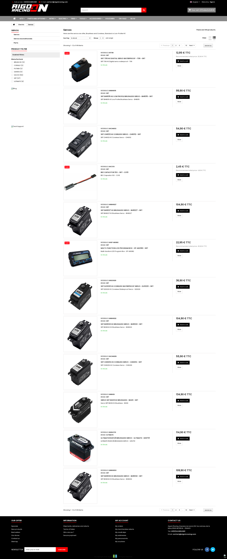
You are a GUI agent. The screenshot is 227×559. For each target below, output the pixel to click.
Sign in (212, 2)
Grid (210, 40)
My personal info (121, 538)
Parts (16, 43)
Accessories (95, 18)
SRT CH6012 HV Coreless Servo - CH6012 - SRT (121, 134)
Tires (73, 18)
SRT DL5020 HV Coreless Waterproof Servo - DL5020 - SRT (127, 286)
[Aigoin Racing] (44, 8)
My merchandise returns (124, 529)
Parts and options (36, 18)
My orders (119, 526)
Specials (14, 526)
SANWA (18, 72)
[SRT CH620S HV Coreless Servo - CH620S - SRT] (80, 372)
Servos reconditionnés (23, 39)
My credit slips (120, 532)
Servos (16, 34)
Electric (62, 18)
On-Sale (122, 18)
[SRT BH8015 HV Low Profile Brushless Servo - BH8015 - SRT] (80, 106)
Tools (82, 18)
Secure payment (69, 535)
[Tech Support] (35, 143)
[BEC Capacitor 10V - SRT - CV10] (80, 182)
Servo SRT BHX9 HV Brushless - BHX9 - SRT (119, 400)
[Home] (14, 18)
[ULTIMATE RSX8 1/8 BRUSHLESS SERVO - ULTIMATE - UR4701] (80, 448)
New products (16, 529)
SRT (17, 78)
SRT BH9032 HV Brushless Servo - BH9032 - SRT (121, 476)
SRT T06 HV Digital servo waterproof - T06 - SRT (123, 58)
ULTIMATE (19, 81)
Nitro (52, 18)
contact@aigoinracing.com (184, 534)
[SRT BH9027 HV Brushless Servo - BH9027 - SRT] (80, 220)
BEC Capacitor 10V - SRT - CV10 (114, 172)
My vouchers (120, 541)
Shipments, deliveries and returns (76, 526)
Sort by (66, 38)
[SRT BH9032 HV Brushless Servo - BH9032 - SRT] (80, 486)
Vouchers (110, 18)
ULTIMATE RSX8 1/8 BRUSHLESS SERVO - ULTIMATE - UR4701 (125, 438)
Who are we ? (68, 532)
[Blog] (35, 105)
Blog (133, 18)
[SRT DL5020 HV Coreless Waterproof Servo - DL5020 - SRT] (80, 296)
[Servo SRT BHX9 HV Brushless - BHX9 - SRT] (80, 410)
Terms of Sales (69, 529)
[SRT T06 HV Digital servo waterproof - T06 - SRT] (80, 68)
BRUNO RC (19, 62)
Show (96, 38)
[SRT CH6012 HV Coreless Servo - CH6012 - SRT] (80, 144)
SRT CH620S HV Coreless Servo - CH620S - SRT (121, 362)
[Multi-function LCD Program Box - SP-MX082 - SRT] (80, 258)
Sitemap (14, 541)
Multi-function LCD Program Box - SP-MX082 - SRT (124, 248)
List (214, 40)
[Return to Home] (14, 24)
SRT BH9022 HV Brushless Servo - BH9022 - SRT (121, 324)
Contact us (15, 538)
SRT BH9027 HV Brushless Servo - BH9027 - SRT (121, 210)
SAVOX (18, 75)
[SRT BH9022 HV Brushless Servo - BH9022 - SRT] (80, 334)
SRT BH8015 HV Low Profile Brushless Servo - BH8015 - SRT (127, 96)
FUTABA (18, 68)
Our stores (15, 535)
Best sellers (15, 532)
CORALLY (18, 65)
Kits (21, 18)
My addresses (120, 535)
